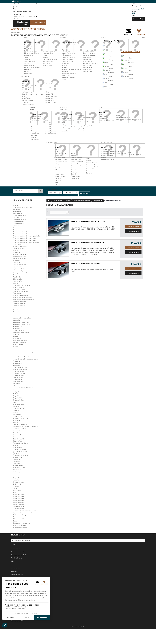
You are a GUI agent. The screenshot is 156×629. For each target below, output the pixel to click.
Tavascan (130, 78)
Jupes (26, 57)
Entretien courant (18, 506)
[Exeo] (105, 86)
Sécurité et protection (19, 431)
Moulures (27, 63)
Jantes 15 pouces (50, 125)
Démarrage (81, 130)
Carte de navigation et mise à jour (32, 94)
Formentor (131, 62)
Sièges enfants (82, 124)
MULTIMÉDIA (25, 81)
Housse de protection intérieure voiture (25, 357)
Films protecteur (48, 61)
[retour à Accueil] (48, 200)
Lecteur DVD (49, 94)
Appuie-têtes (66, 49)
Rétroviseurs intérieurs (69, 73)
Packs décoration (29, 65)
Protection (81, 115)
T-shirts (57, 151)
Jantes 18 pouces (50, 131)
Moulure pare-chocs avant (21, 322)
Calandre (45, 57)
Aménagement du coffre (90, 63)
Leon (130, 66)
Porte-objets (65, 71)
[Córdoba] (106, 78)
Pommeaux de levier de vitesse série (24, 234)
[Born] (123, 56)
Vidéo (47, 92)
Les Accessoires (57, 200)
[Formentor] (125, 60)
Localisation (64, 131)
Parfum (130, 152)
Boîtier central (66, 51)
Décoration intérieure (68, 57)
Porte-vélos (102, 123)
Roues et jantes (18, 465)
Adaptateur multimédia (29, 86)
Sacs (56, 182)
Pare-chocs (46, 63)
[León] (105, 54)
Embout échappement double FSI (85, 264)
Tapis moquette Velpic (20, 269)
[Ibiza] (105, 49)
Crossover (74, 172)
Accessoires (58, 166)
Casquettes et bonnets (62, 168)
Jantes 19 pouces (50, 133)
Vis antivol (34, 131)
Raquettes (58, 184)
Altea (110, 76)
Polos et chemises (60, 153)
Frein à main (65, 63)
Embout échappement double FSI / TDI (87, 243)
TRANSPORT (102, 112)
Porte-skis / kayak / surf (106, 121)
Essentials (74, 174)
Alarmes (80, 120)
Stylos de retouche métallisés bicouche (113, 153)
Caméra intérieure (51, 96)
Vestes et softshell (60, 157)
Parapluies (58, 178)
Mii (111, 47)
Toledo (111, 84)
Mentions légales (16, 558)
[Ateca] (105, 62)
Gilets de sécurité (83, 122)
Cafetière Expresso (27, 100)
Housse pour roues (36, 127)
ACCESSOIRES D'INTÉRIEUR (69, 43)
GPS (23, 96)
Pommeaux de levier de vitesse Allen (24, 238)
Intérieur (15, 205)
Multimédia (16, 365)
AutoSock (34, 135)
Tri (48, 212)
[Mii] (104, 45)
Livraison (14, 571)
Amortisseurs (35, 121)
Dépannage (81, 128)
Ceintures (58, 170)
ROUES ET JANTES (36, 114)
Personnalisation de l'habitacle (71, 45)
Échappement (28, 55)
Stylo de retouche (106, 149)
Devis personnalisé (17, 621)
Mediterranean (75, 176)
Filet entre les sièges (89, 55)
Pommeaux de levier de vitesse (71, 69)
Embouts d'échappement (21, 295)
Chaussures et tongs (61, 162)
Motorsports (75, 178)
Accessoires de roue (37, 118)
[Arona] (105, 58)
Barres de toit (103, 118)
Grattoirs (103, 157)
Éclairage (63, 125)
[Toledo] (105, 82)
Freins (32, 125)
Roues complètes (36, 116)
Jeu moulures (17, 328)
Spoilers (26, 71)
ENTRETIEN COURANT (107, 147)
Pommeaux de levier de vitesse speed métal (26, 236)
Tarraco (111, 68)
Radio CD (48, 88)
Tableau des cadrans (68, 77)
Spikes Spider (35, 139)
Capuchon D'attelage (19, 429)
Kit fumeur (65, 65)
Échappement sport (19, 306)
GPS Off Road (26, 98)
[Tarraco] (106, 66)
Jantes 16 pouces (50, 127)
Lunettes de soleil (60, 176)
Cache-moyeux (35, 123)
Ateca (110, 64)
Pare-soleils (87, 57)
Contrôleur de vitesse (67, 121)
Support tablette (50, 100)
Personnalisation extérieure (32, 45)
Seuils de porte (47, 65)
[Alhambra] (106, 70)
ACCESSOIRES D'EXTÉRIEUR (32, 43)
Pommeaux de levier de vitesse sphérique (26, 242)
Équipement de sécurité (68, 127)
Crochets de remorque (123, 117)
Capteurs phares (66, 118)
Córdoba (110, 80)
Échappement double (19, 303)
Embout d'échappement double (23, 297)
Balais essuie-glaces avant (21, 523)
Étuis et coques (59, 174)
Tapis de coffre (88, 71)
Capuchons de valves (30, 51)
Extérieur (16, 283)
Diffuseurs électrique (134, 154)
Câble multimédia (27, 88)
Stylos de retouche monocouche (111, 151)
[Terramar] (124, 72)
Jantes (47, 120)
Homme (57, 149)
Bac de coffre (87, 65)
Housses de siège (88, 61)
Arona (111, 60)
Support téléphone (51, 102)
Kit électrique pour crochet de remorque (128, 120)
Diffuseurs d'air (66, 55)
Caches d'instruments (68, 53)
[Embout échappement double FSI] (57, 270)
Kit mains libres (50, 84)
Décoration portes (67, 59)
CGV (12, 561)
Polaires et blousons (61, 159)
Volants (64, 80)
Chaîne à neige (35, 133)
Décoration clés (26, 102)
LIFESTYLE (57, 147)
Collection (74, 170)
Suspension (34, 129)
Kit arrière (27, 59)
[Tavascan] (125, 76)
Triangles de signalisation (86, 126)
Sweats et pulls (59, 155)
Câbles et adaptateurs (28, 84)
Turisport (33, 137)
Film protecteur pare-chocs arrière (23, 353)
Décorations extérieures (31, 53)
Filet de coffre (87, 67)
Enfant (88, 158)
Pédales (64, 67)
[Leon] (123, 64)
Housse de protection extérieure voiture (25, 359)
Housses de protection (50, 59)
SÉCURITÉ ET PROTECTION (68, 114)
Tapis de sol (87, 59)
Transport (16, 410)
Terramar (130, 74)
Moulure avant (17, 316)
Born (130, 58)
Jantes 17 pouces (50, 129)
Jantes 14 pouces (50, 123)
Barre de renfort (48, 53)
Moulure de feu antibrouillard (22, 318)
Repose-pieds (66, 75)
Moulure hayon (17, 320)
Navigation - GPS (27, 92)
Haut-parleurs (49, 90)
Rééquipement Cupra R (20, 527)
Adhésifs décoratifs (30, 49)
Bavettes (45, 55)
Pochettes (58, 180)
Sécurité (63, 116)
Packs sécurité (65, 129)
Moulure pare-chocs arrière (21, 324)
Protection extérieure (49, 51)
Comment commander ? (18, 555)
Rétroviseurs (28, 73)
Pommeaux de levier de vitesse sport (24, 240)
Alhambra (111, 72)
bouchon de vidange (19, 525)
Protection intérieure (89, 51)
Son (46, 86)
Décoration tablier (67, 61)
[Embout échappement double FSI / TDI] (57, 249)
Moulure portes (17, 326)
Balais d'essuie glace (107, 159)
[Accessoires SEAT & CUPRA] (134, 35)
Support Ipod (49, 98)
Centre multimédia (27, 90)
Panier (134, 3)
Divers (57, 172)
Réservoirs (27, 69)
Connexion (17, 1)
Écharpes (58, 164)
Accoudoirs (65, 47)
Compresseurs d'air (28, 104)
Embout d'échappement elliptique (23, 299)
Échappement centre (19, 301)
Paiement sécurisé (17, 574)
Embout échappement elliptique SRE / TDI (89, 221)
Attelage (118, 115)
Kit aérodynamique (30, 61)
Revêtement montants (31, 47)
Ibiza (111, 52)
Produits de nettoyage (107, 155)
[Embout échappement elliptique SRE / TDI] (57, 228)
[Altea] (105, 74)
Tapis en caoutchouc (19, 265)
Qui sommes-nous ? (17, 552)
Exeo (111, 88)
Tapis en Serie (17, 267)
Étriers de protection (89, 53)
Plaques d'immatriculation (32, 67)
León (111, 56)
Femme (73, 153)
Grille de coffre (87, 69)
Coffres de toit (103, 116)
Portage (101, 114)
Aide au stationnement (85, 117)
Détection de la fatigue (68, 123)
